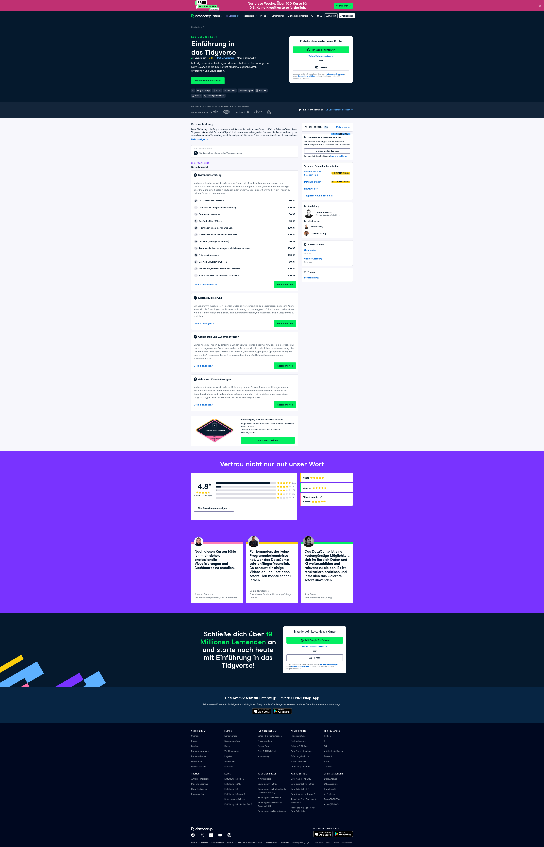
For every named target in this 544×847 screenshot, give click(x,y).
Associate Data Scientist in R (312, 173)
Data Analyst (330, 779)
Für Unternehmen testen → (339, 109)
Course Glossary (313, 258)
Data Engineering (199, 789)
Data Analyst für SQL (301, 779)
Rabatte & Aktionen (300, 746)
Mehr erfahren (343, 127)
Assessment (230, 761)
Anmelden (331, 16)
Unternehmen (278, 16)
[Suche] (312, 15)
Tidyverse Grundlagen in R (318, 195)
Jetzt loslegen (346, 16)
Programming (311, 277)
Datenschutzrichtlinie (306, 76)
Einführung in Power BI (234, 794)
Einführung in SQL (232, 784)
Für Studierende (298, 741)
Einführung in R (231, 789)
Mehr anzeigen (198, 139)
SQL (326, 746)
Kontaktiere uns (198, 766)
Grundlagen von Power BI (269, 797)
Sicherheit (285, 842)
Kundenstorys (264, 756)
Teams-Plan (263, 746)
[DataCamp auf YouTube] (220, 835)
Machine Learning (199, 784)
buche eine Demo (338, 156)
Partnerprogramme (200, 751)
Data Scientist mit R (300, 789)
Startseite (195, 27)
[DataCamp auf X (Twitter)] (202, 835)
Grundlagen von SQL (267, 784)
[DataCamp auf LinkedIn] (211, 835)
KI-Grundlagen (264, 779)
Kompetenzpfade (232, 741)
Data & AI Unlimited (267, 751)
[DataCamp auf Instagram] (229, 835)
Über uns (195, 736)
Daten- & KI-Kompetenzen (270, 736)
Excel (326, 761)
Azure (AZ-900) (331, 804)
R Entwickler (310, 188)
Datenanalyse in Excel (234, 799)
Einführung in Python (234, 779)
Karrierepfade (230, 736)
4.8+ (213, 58)
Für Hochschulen (298, 761)
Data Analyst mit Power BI (303, 794)
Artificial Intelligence (333, 751)
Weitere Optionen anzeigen (320, 56)
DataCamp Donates (300, 766)
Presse (194, 741)
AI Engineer (329, 794)
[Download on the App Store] (261, 711)
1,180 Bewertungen (225, 58)
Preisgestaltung (265, 741)
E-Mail (323, 67)
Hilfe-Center (197, 761)
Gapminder (310, 250)
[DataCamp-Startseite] (201, 16)
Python (327, 736)
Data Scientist (330, 789)
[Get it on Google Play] (282, 711)
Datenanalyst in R (313, 181)
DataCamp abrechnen (301, 751)
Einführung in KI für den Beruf (238, 804)
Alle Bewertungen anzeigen (212, 508)
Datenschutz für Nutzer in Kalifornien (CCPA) (244, 842)
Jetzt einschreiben (268, 440)
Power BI (328, 756)
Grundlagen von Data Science (272, 811)
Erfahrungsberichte (300, 756)
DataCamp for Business (327, 151)
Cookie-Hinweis (218, 842)
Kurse (227, 746)
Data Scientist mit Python (302, 784)
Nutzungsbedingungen (335, 74)
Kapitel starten (285, 284)
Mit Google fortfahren (323, 49)
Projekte (228, 756)
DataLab (228, 766)
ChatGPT (328, 766)
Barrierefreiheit (271, 842)
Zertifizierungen (231, 751)
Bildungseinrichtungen (298, 16)
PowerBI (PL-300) (332, 799)
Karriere (194, 746)
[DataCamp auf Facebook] (193, 835)
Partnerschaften (198, 756)
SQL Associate (331, 784)
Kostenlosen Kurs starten (208, 80)
